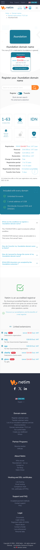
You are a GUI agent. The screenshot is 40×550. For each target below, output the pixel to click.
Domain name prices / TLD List (17, 15)
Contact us (20, 465)
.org (5, 333)
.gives (6, 359)
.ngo (5, 346)
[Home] (7, 7)
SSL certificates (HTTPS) (20, 489)
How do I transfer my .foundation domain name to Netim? (18, 247)
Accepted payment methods (20, 501)
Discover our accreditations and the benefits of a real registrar (21, 313)
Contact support (20, 503)
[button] (30, 8)
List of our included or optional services (20, 423)
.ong (5, 339)
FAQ (20, 505)
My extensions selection (20, 100)
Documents (20, 517)
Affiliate (20, 449)
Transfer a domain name (20, 420)
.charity (7, 352)
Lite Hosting (20, 482)
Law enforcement (20, 529)
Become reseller (20, 446)
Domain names (16, 13)
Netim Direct (3, 2)
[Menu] (37, 8)
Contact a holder (20, 527)
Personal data (20, 532)
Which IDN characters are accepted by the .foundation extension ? (17, 263)
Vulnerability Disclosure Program (23, 545)
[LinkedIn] (25, 388)
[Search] (35, 87)
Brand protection (20, 425)
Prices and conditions (20, 68)
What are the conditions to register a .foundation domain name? (15, 223)
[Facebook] (15, 388)
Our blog (20, 468)
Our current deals (20, 430)
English (23, 2)
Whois (20, 434)
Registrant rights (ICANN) (20, 522)
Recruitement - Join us (20, 463)
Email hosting (20, 484)
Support (16, 2)
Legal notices (20, 520)
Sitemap (9, 545)
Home (7, 13)
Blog (11, 2)
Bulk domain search (20, 97)
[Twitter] (20, 388)
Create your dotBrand (20, 432)
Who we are (20, 461)
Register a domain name (20, 418)
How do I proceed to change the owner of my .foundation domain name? (18, 255)
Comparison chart (20, 487)
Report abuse (20, 524)
